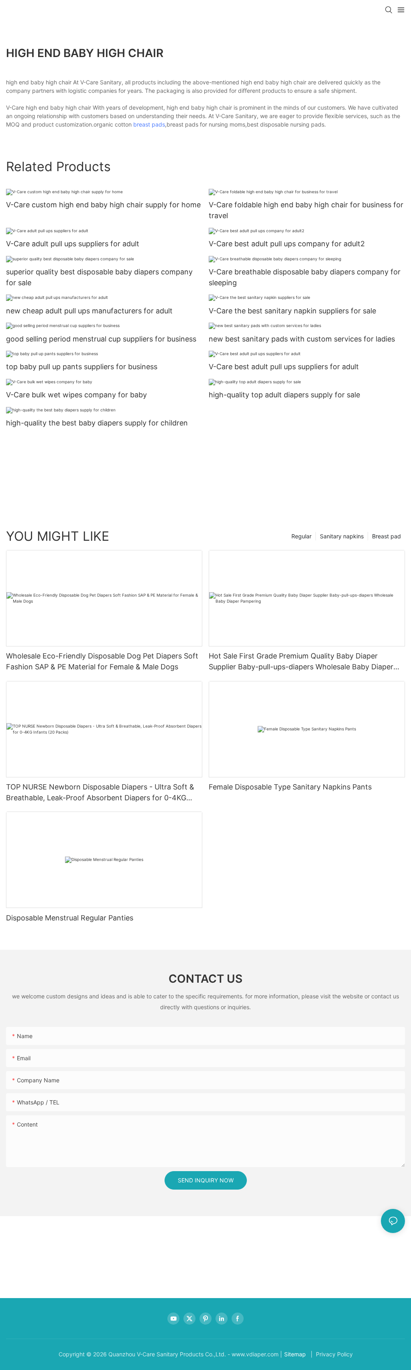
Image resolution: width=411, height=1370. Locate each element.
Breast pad (386, 536)
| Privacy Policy (331, 1354)
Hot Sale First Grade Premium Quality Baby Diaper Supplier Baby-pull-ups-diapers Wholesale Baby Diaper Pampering (301, 662)
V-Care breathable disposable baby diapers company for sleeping (305, 277)
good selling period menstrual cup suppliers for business (101, 339)
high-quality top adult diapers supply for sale (284, 395)
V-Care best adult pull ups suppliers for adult (284, 366)
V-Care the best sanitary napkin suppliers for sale (292, 311)
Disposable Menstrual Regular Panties (69, 918)
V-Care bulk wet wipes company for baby (76, 395)
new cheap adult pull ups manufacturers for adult (89, 311)
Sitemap (295, 1354)
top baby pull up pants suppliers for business (81, 366)
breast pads (149, 124)
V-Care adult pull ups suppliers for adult (72, 243)
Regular (301, 536)
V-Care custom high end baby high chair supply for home (103, 204)
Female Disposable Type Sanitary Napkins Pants (290, 787)
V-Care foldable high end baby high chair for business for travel (306, 210)
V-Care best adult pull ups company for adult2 (287, 243)
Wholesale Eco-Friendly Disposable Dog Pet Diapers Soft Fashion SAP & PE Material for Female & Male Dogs (102, 661)
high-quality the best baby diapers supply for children (97, 423)
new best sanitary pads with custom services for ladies (302, 339)
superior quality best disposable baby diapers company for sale (99, 277)
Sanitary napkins (342, 536)
